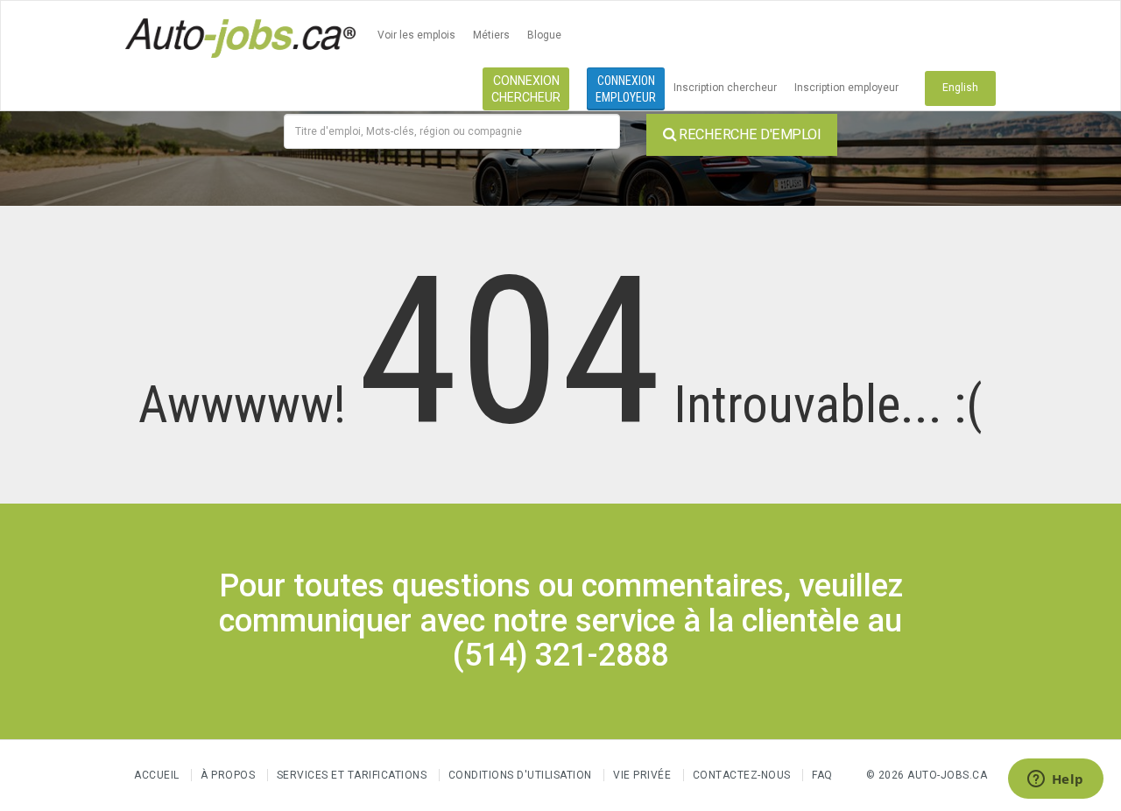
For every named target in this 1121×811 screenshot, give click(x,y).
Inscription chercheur (725, 87)
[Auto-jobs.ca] (240, 36)
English (960, 87)
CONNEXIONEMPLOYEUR (626, 89)
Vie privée (643, 775)
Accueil (157, 775)
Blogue (544, 35)
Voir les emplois (416, 35)
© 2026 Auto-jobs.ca (927, 775)
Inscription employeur (846, 87)
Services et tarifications (352, 775)
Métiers (491, 35)
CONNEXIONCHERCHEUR (525, 89)
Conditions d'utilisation (520, 775)
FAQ (822, 775)
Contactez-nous (742, 775)
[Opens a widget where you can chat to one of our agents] (1055, 780)
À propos (228, 775)
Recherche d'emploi (748, 134)
